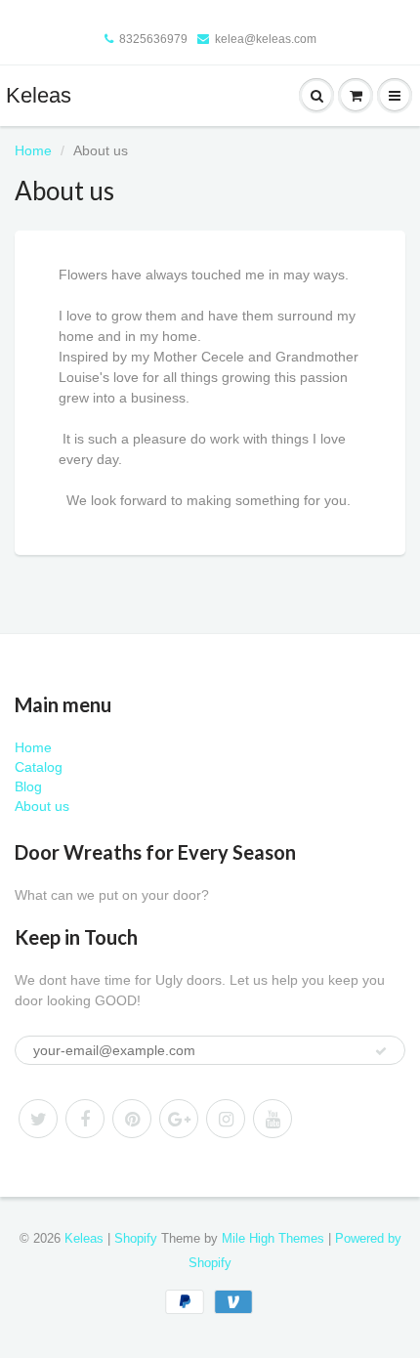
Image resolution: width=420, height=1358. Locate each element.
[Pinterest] (131, 1118)
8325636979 (153, 39)
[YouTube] (272, 1118)
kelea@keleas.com (265, 39)
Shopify (135, 1238)
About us (42, 806)
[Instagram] (225, 1118)
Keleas (38, 95)
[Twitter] (38, 1118)
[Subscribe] (381, 1051)
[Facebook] (85, 1118)
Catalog (39, 767)
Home (33, 150)
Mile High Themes (273, 1238)
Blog (28, 786)
